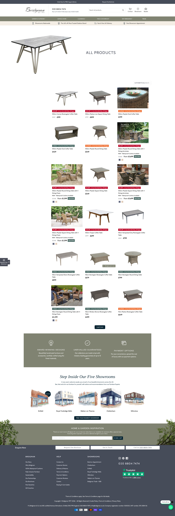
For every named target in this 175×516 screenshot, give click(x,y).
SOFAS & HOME (62, 19)
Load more (100, 327)
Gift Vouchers (30, 488)
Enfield (40, 411)
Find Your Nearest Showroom (87, 418)
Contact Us (60, 462)
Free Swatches (30, 485)
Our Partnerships (31, 478)
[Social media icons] (119, 458)
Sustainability (30, 475)
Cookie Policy (94, 501)
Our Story (28, 462)
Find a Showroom (103, 19)
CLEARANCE (81, 19)
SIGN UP (118, 438)
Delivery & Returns (62, 468)
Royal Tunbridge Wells (64, 411)
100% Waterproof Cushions (34, 468)
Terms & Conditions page (93, 496)
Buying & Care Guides (63, 485)
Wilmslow (134, 411)
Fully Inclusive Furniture (33, 472)
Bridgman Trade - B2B (94, 481)
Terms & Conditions (63, 472)
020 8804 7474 (59, 9)
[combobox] (107, 10)
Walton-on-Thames (88, 411)
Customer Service (62, 465)
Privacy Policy (116, 501)
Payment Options (62, 475)
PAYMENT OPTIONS (124, 351)
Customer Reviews (62, 478)
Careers (59, 481)
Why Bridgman (30, 465)
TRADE (144, 19)
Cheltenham (111, 411)
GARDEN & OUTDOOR (38, 19)
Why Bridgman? (127, 19)
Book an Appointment (94, 462)
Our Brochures (30, 481)
